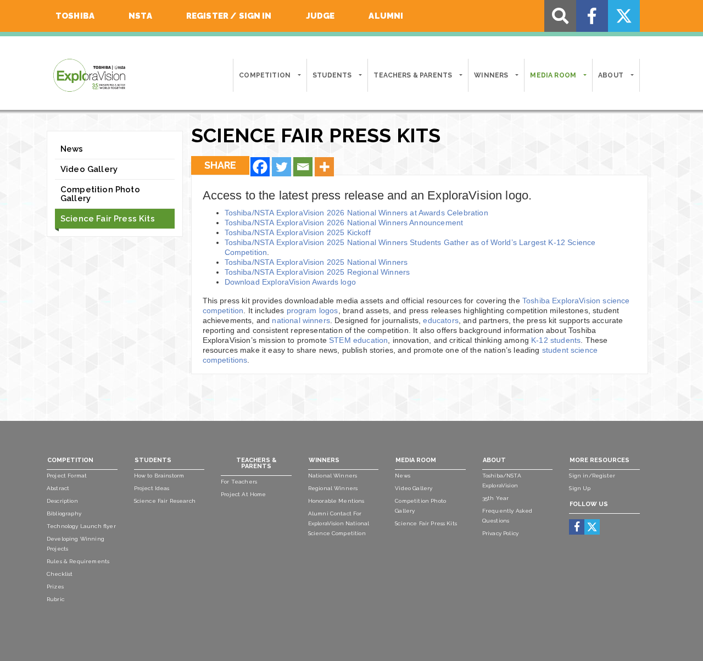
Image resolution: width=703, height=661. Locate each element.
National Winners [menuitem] (333, 476)
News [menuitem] (402, 476)
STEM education (358, 340)
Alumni (386, 16)
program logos (312, 310)
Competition (265, 75)
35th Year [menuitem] (495, 498)
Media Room (553, 75)
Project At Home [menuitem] (243, 494)
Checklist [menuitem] (59, 574)
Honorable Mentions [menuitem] (336, 501)
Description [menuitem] (62, 501)
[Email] (303, 166)
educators (440, 320)
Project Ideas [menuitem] (152, 488)
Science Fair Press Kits (107, 219)
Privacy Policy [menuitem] (500, 533)
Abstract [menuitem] (58, 488)
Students (332, 75)
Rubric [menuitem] (55, 599)
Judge (320, 16)
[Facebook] (260, 166)
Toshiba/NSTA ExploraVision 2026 (356, 212)
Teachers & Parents (412, 75)
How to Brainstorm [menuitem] (159, 476)
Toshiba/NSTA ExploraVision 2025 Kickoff (298, 232)
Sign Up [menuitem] (579, 488)
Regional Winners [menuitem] (333, 488)
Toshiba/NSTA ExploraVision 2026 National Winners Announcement (344, 222)
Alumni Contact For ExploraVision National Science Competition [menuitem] (339, 523)
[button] (298, 75)
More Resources (599, 460)
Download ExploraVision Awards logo (290, 281)
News (71, 149)
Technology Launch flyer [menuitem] (81, 526)
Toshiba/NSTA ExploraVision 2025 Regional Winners (317, 272)
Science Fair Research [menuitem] (165, 501)
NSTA (140, 16)
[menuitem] (576, 526)
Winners (491, 75)
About (610, 75)
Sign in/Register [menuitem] (592, 476)
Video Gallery (89, 169)
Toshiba (74, 16)
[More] (324, 166)
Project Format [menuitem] (67, 476)
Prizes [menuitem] (55, 587)
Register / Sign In (229, 16)
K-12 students (556, 340)
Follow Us (589, 504)
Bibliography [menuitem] (64, 513)
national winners (301, 320)
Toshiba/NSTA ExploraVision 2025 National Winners (316, 262)
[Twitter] (281, 166)
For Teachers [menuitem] (239, 482)
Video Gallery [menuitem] (413, 488)
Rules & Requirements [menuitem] (78, 561)
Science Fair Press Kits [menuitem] (426, 523)
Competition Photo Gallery (100, 194)
